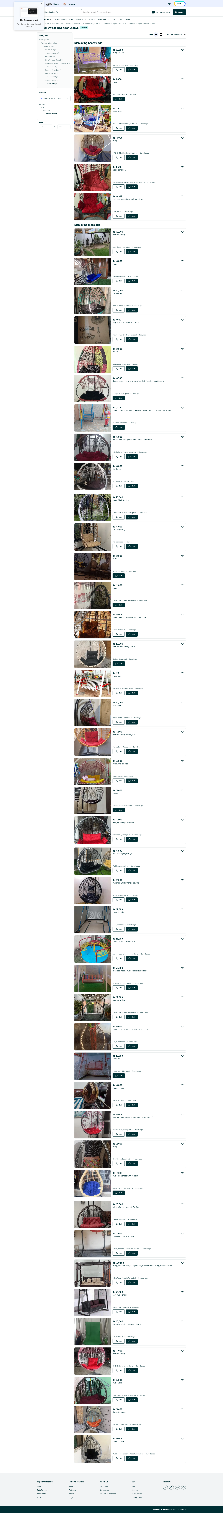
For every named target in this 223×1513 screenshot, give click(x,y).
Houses (92, 19)
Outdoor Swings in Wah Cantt (115, 24)
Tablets (114, 19)
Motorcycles (81, 19)
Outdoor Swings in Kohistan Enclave (142, 24)
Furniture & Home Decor (54, 24)
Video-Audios (103, 19)
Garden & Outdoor (73, 24)
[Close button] (42, 3)
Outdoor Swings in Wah (92, 24)
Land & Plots (125, 19)
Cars (71, 19)
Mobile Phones (60, 19)
